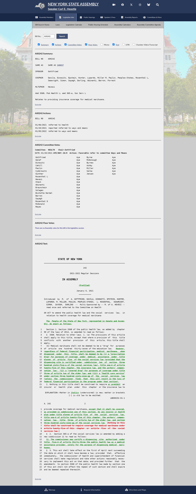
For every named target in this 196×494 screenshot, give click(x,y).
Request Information (91, 490)
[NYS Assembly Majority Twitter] (131, 5)
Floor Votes (92, 45)
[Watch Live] (114, 5)
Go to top (38, 104)
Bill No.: (38, 36)
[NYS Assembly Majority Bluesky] (148, 5)
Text (117, 45)
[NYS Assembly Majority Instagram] (140, 5)
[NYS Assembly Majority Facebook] (122, 5)
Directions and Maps (137, 490)
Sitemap (51, 490)
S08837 (60, 65)
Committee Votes (75, 45)
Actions (58, 45)
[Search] (157, 5)
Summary (45, 45)
